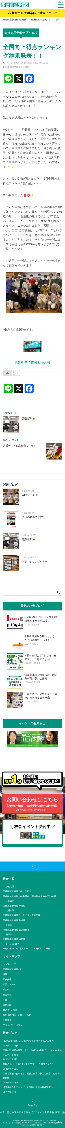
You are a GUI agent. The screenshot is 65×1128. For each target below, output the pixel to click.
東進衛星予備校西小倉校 (17, 66)
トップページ (9, 964)
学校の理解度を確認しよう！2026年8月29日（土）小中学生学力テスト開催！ (32, 1052)
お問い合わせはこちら (32, 803)
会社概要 (7, 1020)
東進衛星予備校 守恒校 (14, 905)
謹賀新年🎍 (28, 539)
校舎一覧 (7, 994)
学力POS (7, 989)
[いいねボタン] (7, 373)
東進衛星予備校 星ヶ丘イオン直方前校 (21, 915)
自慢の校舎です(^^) (33, 517)
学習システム (9, 984)
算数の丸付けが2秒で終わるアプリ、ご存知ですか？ (28, 1064)
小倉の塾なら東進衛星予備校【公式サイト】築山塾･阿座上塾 (32, 1112)
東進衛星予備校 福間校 (14, 939)
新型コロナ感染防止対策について (35, 13)
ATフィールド (30, 495)
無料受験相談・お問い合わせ (17, 1015)
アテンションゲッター (34, 561)
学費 (5, 999)
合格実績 (7, 1004)
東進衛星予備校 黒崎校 (14, 920)
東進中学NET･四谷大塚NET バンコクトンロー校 (26, 948)
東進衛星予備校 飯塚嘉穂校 (16, 929)
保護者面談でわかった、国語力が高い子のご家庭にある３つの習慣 (32, 1075)
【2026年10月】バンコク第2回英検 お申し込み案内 (28, 1040)
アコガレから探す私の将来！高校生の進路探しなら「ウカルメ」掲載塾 (32, 1120)
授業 (5, 974)
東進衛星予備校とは (12, 969)
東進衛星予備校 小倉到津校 (16, 896)
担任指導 (7, 979)
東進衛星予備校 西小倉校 (36, 63)
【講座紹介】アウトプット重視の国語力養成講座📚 (28, 1087)
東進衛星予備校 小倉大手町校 (17, 891)
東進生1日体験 (10, 1009)
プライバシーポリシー (14, 1025)
